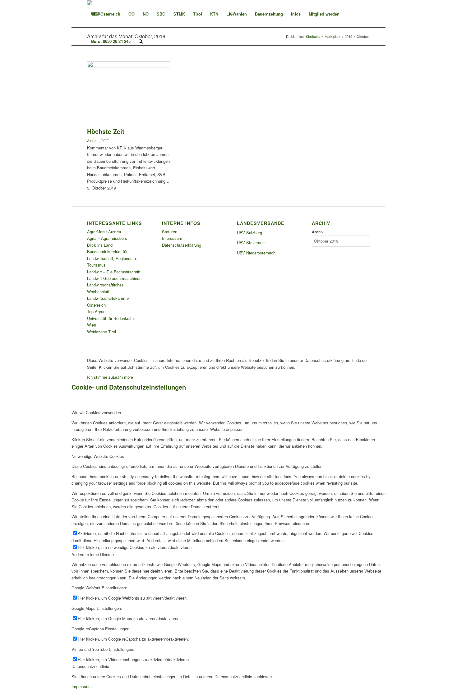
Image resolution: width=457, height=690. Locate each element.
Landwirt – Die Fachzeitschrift (114, 272)
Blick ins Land (100, 245)
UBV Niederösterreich (256, 253)
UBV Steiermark (251, 242)
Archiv (318, 232)
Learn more (123, 377)
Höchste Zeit (105, 131)
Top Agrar (95, 311)
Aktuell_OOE (98, 140)
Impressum (172, 238)
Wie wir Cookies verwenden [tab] (96, 412)
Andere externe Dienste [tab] (93, 554)
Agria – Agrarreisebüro (107, 238)
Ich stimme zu (100, 377)
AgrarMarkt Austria (104, 232)
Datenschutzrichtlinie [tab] (90, 666)
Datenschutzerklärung (181, 245)
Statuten (169, 232)
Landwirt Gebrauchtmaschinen (114, 278)
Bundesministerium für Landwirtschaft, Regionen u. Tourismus (112, 258)
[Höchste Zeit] (128, 66)
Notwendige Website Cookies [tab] (98, 456)
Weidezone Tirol (101, 332)
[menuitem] (105, 14)
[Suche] (141, 41)
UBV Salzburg (249, 232)
